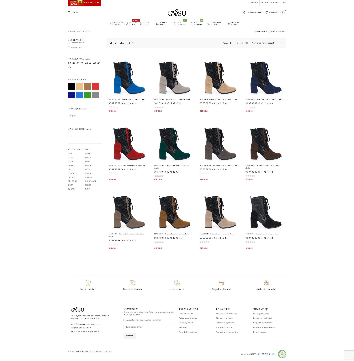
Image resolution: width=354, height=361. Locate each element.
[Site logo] (177, 12)
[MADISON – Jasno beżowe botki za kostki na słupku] (219, 73)
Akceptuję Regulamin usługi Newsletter (143, 320)
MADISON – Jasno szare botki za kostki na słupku (172, 99)
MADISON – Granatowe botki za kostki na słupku (264, 99)
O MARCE (254, 3)
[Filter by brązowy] (87, 86)
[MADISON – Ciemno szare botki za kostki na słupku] (219, 139)
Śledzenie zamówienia (226, 313)
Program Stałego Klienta (264, 327)
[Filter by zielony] (87, 95)
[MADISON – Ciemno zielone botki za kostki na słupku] (173, 139)
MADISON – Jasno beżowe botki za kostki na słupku (219, 99)
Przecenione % (77, 43)
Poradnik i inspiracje (188, 332)
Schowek (183, 327)
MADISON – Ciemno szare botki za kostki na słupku (219, 165)
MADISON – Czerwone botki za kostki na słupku (127, 165)
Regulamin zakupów (262, 323)
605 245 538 (85, 328)
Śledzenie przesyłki (225, 318)
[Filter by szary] (95, 95)
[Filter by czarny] (71, 86)
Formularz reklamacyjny (227, 332)
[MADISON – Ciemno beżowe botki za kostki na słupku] (128, 208)
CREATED (254, 354)
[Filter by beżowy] (79, 86)
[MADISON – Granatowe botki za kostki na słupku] (264, 73)
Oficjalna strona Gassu (85, 351)
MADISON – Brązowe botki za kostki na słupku (171, 234)
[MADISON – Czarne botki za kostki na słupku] (264, 208)
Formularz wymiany (225, 323)
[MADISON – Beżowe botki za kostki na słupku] (219, 208)
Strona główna (74, 31)
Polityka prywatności (262, 318)
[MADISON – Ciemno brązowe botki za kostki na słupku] (264, 139)
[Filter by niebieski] (79, 95)
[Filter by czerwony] (95, 86)
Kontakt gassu (259, 332)
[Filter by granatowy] (71, 95)
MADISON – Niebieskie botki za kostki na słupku (127, 99)
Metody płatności (261, 313)
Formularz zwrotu (224, 327)
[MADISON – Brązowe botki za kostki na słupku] (173, 208)
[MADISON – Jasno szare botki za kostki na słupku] (173, 73)
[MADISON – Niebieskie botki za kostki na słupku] (128, 73)
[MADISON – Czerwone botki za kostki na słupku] (128, 139)
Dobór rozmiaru (186, 313)
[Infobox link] (88, 285)
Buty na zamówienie (188, 318)
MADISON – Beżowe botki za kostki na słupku (217, 234)
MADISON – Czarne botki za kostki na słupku (262, 234)
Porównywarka (186, 323)
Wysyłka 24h (76, 47)
